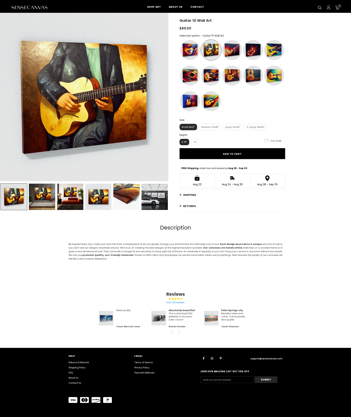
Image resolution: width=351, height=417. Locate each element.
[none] (14, 196)
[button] (172, 332)
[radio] (190, 50)
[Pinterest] (220, 358)
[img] (175, 299)
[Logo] (32, 7)
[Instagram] (212, 358)
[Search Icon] (320, 7)
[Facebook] (203, 358)
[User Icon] (329, 7)
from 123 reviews (175, 302)
